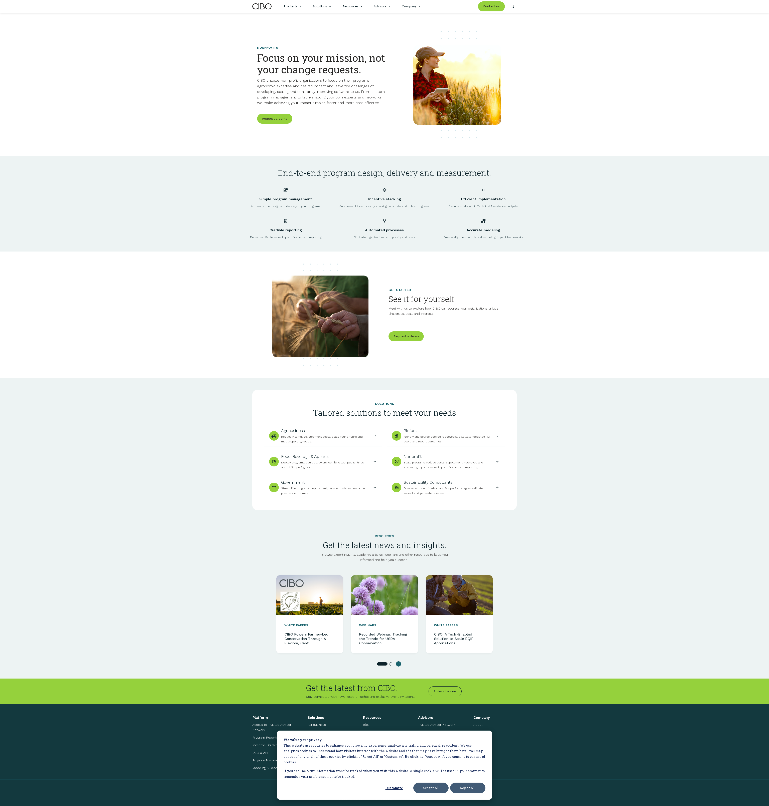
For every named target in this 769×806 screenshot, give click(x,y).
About (477, 725)
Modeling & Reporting (268, 768)
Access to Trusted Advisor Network (271, 727)
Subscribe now (445, 691)
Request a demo (274, 118)
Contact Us (481, 747)
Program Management (268, 760)
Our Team (480, 732)
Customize (394, 788)
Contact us (491, 6)
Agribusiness (317, 725)
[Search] (512, 6)
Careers (479, 740)
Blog (366, 725)
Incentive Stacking (265, 745)
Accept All (431, 788)
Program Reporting (266, 737)
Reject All (468, 788)
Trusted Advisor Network (436, 725)
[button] (382, 664)
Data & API (260, 753)
